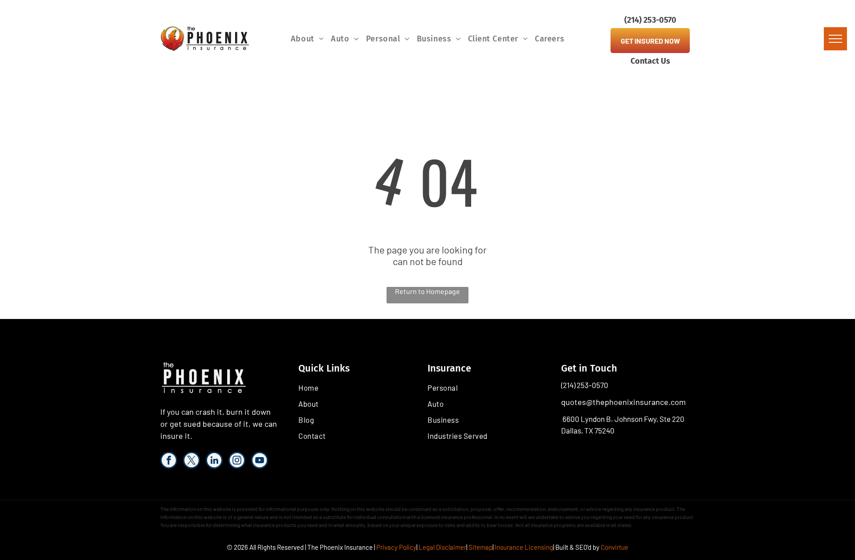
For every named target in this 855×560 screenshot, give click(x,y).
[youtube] (259, 461)
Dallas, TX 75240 (588, 430)
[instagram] (236, 461)
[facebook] (168, 461)
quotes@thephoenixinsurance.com (623, 402)
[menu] (835, 38)
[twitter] (191, 461)
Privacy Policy (396, 547)
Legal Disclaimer (442, 547)
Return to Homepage (427, 291)
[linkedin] (214, 461)
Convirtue (614, 547)
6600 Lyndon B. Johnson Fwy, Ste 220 (623, 418)
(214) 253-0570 (584, 384)
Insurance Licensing (524, 547)
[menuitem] (307, 38)
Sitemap (480, 547)
